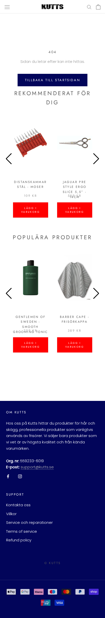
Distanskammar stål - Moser (30, 184)
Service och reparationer (29, 522)
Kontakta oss (18, 505)
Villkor (11, 513)
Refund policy (18, 540)
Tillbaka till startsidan (52, 80)
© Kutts (52, 563)
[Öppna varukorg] (98, 6)
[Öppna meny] (7, 7)
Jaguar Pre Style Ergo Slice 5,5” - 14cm (75, 189)
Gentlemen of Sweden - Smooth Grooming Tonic (30, 324)
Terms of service (21, 531)
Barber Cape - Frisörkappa (74, 319)
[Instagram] (20, 476)
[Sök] (89, 7)
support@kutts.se (37, 467)
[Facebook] (8, 476)
